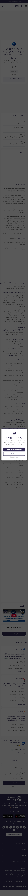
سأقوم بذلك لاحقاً (14, 457)
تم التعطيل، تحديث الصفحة (14, 449)
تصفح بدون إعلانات (14, 453)
